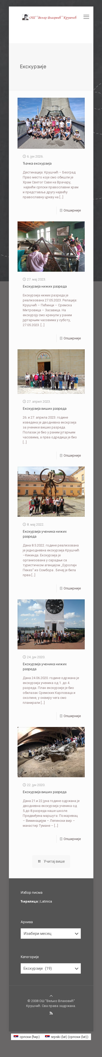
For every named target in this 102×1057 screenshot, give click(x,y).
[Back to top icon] (51, 996)
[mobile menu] (86, 17)
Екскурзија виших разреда (44, 408)
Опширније (72, 210)
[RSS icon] (51, 1013)
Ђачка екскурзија (37, 163)
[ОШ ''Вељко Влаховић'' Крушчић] (51, 17)
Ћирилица (29, 901)
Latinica (46, 901)
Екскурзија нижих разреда (45, 286)
